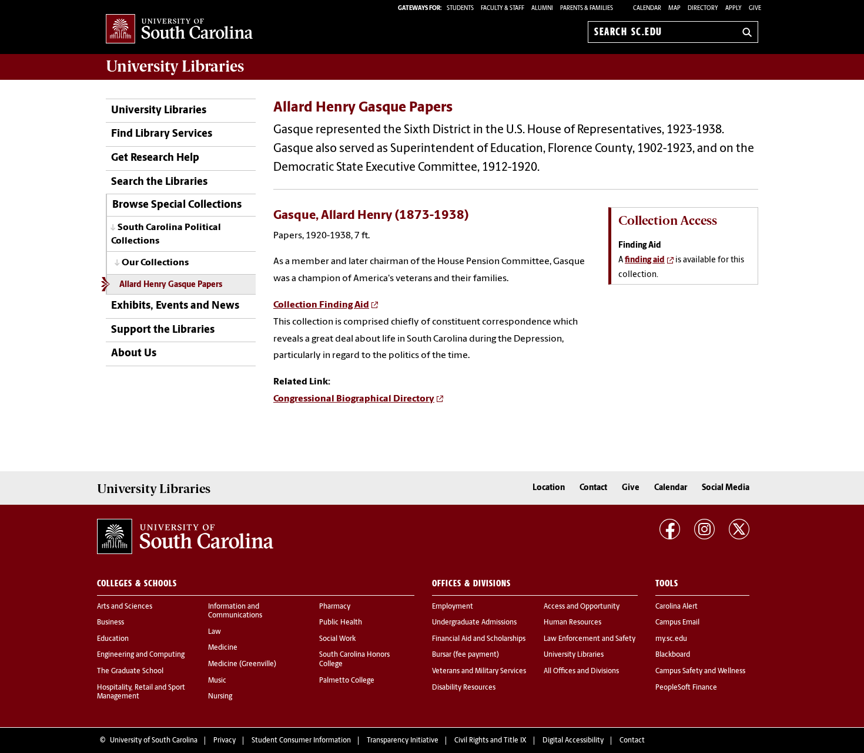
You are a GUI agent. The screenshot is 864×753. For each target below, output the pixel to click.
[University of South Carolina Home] (179, 29)
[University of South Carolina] (185, 536)
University (175, 66)
